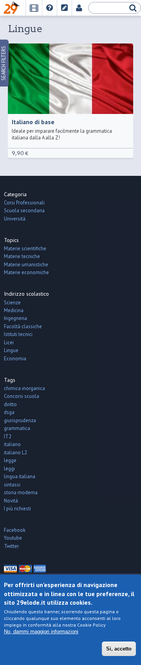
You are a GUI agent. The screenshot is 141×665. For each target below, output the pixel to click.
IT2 (7, 436)
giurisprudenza (20, 420)
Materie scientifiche (25, 248)
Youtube (13, 538)
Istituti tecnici (18, 334)
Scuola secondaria (24, 210)
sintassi (12, 484)
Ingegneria (15, 318)
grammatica (17, 428)
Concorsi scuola (21, 396)
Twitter (11, 546)
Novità (11, 500)
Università (14, 218)
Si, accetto (119, 649)
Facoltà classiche (23, 326)
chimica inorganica (24, 388)
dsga (9, 412)
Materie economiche (26, 272)
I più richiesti (17, 508)
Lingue (11, 350)
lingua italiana (19, 476)
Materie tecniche (22, 256)
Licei (9, 342)
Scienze (12, 302)
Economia (15, 358)
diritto (10, 404)
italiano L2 (15, 452)
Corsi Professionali (24, 202)
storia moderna (21, 492)
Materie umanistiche (26, 264)
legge (10, 460)
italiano (12, 444)
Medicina (14, 310)
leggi (9, 468)
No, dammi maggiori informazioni (41, 631)
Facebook (14, 530)
